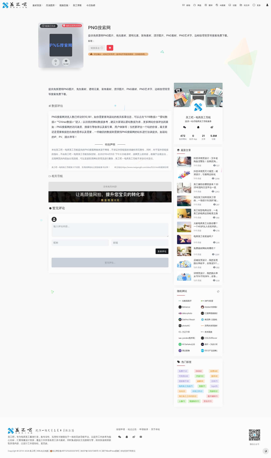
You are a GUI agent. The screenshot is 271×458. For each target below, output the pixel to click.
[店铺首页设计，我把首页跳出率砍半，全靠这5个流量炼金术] (184, 264)
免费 (183, 371)
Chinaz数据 (65, 121)
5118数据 (150, 116)
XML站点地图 (42, 451)
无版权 (214, 391)
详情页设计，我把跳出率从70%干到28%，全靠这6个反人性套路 (206, 275)
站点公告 (132, 429)
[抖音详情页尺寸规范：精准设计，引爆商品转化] (184, 175)
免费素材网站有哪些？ (205, 248)
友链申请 (120, 429)
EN (199, 371)
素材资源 (36, 5)
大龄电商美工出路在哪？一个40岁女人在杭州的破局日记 (206, 225)
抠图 (202, 386)
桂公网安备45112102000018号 (65, 451)
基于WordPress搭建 (110, 451)
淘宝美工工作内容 (187, 396)
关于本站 (155, 429)
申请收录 (143, 429)
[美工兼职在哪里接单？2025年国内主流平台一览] (184, 188)
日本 (214, 381)
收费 (214, 371)
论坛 (182, 391)
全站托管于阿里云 (128, 451)
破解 (200, 381)
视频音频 (63, 5)
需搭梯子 (184, 381)
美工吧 (32, 451)
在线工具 (197, 391)
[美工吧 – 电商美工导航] (15, 5)
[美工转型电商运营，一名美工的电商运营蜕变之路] (184, 214)
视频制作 (194, 401)
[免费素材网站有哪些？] (184, 251)
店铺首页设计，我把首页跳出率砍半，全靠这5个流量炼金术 (206, 262)
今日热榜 (90, 5)
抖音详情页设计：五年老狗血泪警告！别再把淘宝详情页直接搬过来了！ (206, 160)
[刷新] (218, 291)
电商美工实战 (186, 386)
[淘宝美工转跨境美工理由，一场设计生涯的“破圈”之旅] (184, 201)
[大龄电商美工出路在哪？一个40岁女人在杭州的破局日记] (184, 227)
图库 (214, 376)
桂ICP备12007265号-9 (91, 451)
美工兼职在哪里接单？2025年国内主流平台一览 (206, 186)
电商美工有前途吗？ (203, 236)
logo (214, 386)
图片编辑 (213, 396)
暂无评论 (58, 208)
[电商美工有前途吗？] (184, 239)
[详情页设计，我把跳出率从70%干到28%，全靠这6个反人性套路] (184, 277)
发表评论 (162, 251)
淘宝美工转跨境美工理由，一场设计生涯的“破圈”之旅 (206, 199)
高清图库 (50, 5)
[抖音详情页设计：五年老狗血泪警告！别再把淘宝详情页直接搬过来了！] (184, 162)
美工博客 (77, 5)
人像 (182, 401)
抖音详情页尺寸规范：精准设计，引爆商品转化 (206, 173)
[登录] (267, 5)
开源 (199, 376)
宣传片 (208, 401)
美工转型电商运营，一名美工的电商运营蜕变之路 (206, 212)
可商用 (183, 376)
